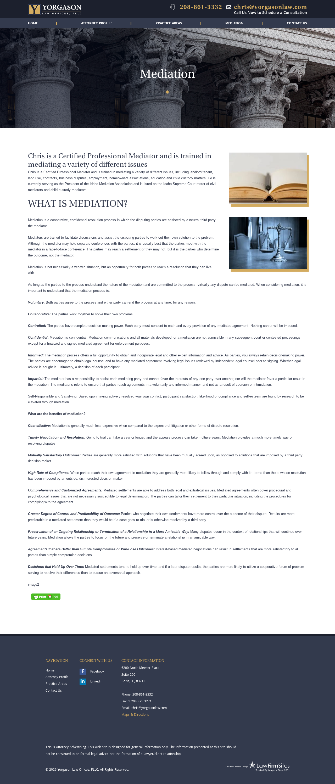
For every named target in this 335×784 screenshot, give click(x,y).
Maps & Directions (135, 715)
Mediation (234, 23)
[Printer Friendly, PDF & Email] (45, 596)
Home (33, 23)
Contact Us (297, 23)
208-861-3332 (201, 7)
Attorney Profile (96, 23)
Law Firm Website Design (237, 766)
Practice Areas (169, 23)
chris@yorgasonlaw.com (270, 7)
